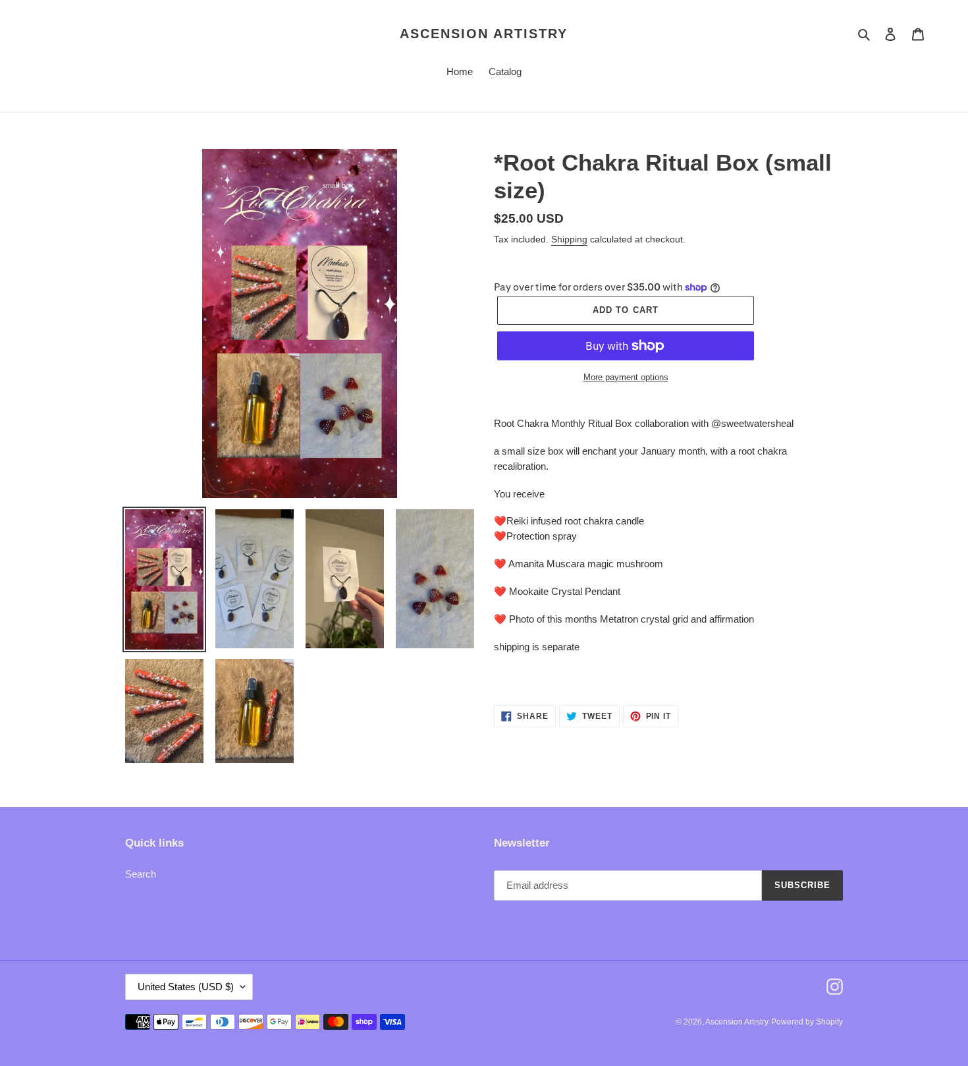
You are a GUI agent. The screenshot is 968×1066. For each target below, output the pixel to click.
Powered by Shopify (807, 1021)
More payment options (625, 377)
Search (140, 874)
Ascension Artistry (484, 33)
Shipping (569, 239)
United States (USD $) (186, 986)
